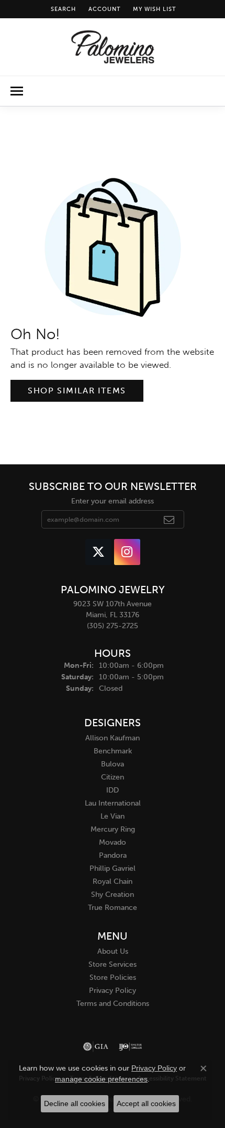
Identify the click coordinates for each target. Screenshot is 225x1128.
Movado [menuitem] (112, 842)
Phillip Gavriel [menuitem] (112, 868)
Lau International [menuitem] (113, 803)
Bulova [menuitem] (112, 764)
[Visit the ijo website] (130, 1046)
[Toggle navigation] (16, 91)
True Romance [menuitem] (112, 907)
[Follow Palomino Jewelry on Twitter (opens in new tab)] (98, 552)
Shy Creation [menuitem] (112, 894)
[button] (62, 9)
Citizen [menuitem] (112, 777)
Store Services (112, 964)
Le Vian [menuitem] (112, 816)
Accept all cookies (146, 1103)
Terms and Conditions (112, 1003)
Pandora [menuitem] (113, 855)
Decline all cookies (74, 1103)
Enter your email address (112, 501)
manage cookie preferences (101, 1079)
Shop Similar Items (77, 390)
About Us (112, 951)
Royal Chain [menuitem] (112, 881)
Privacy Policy (112, 990)
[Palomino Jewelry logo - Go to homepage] (113, 46)
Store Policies (112, 977)
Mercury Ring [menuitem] (113, 829)
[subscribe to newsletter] (169, 520)
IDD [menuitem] (112, 790)
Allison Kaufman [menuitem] (112, 738)
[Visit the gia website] (95, 1046)
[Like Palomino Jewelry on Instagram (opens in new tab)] (127, 552)
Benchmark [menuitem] (113, 751)
